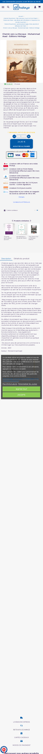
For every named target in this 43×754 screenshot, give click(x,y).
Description (6, 259)
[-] (14, 136)
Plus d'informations (10, 384)
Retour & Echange (21, 730)
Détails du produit (22, 259)
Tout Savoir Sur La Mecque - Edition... (33, 238)
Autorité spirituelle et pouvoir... (8, 238)
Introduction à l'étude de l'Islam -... (21, 238)
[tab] (6, 258)
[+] (28, 136)
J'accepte (21, 395)
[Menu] (3, 7)
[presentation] (34, 78)
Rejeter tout (21, 389)
